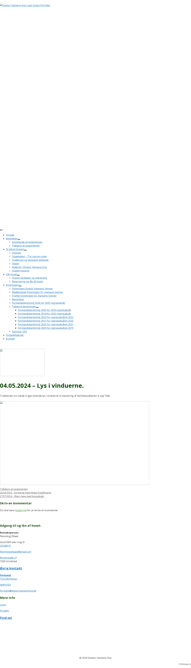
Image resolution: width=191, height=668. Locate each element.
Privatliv (4, 610)
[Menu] (1, 229)
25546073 (5, 545)
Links (3, 604)
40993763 (5, 584)
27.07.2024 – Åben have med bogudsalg (22, 496)
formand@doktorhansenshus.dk (18, 590)
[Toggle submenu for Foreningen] (20, 285)
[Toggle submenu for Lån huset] (18, 275)
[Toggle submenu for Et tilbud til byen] (25, 250)
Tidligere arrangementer (14, 489)
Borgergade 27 (8, 557)
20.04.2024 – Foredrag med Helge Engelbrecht (25, 492)
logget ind (21, 510)
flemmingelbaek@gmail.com (15, 551)
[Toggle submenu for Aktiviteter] (19, 239)
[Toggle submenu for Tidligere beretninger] (37, 307)
